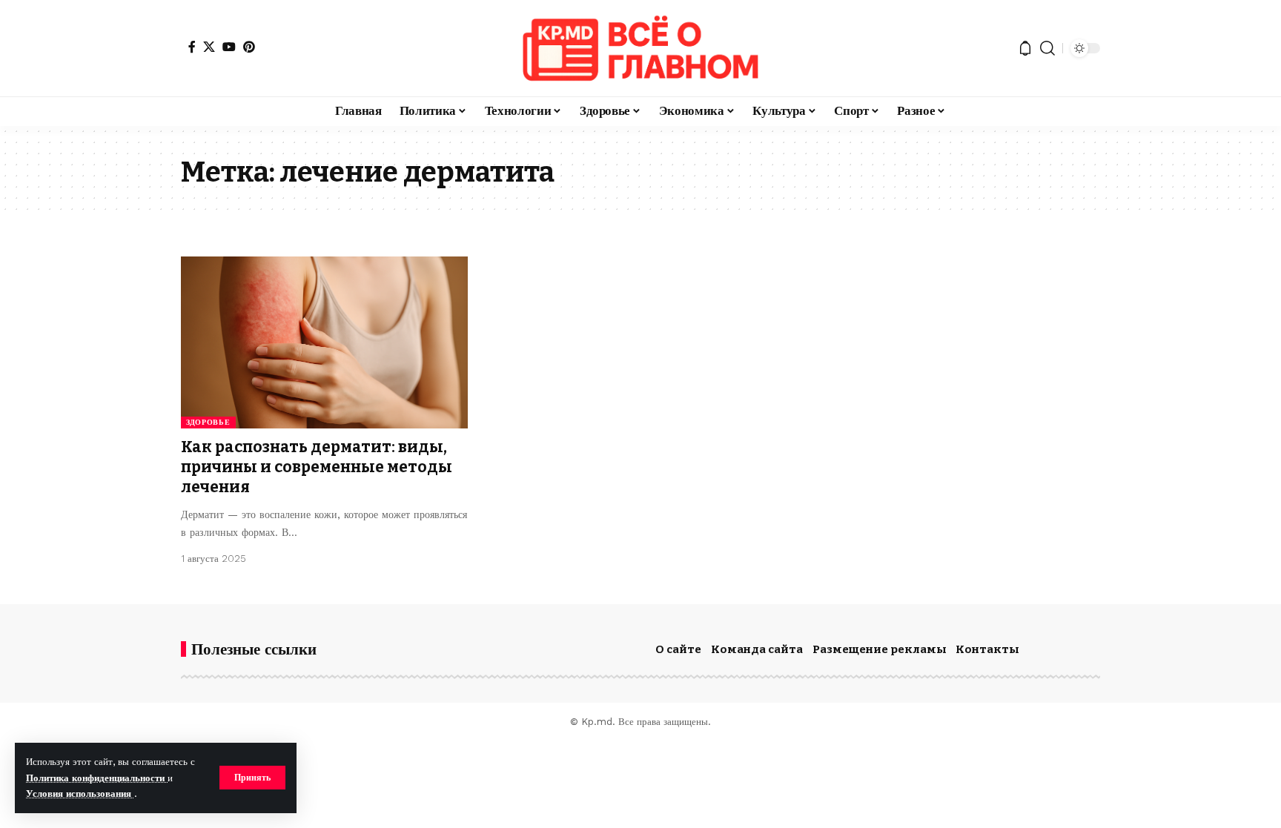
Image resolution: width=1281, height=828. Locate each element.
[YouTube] (229, 47)
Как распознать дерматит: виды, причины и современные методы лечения (316, 467)
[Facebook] (192, 47)
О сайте (678, 649)
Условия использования (80, 793)
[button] (252, 777)
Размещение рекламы (879, 649)
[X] (209, 47)
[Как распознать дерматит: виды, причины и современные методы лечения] (324, 342)
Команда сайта (757, 649)
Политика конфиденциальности (97, 778)
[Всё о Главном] (640, 48)
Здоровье (208, 422)
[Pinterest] (249, 47)
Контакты (987, 649)
